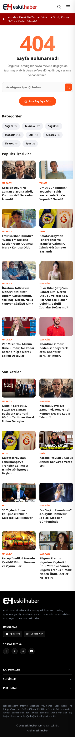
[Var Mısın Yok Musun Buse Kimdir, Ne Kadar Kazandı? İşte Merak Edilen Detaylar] (19, 326)
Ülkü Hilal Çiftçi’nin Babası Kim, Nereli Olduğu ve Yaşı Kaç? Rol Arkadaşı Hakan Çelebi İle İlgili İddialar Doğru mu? (53, 297)
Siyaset (11, 143)
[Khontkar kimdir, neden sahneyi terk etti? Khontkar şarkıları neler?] (56, 326)
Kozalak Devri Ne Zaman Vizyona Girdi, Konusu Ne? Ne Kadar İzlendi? (17, 193)
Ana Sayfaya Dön (40, 101)
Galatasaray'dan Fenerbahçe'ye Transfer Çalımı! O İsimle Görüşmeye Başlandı (52, 243)
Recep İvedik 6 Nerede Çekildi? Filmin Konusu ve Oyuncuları (18, 562)
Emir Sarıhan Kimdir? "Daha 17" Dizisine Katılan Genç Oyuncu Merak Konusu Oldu (17, 241)
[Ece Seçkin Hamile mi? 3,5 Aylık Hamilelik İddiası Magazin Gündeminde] (56, 492)
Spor (30, 143)
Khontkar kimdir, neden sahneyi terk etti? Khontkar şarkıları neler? (53, 349)
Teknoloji (32, 126)
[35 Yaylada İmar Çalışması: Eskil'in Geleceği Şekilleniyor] (19, 492)
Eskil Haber (42, 730)
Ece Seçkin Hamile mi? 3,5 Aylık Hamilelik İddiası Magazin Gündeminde (55, 516)
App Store (15, 633)
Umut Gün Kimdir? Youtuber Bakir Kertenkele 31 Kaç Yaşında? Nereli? (53, 193)
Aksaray (53, 135)
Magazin (13, 135)
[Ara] (59, 7)
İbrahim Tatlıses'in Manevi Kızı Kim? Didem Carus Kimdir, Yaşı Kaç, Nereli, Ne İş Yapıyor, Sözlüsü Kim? (17, 295)
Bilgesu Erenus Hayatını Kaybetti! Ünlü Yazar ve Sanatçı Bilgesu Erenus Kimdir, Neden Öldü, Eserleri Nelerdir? (55, 568)
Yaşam (11, 126)
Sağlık (53, 126)
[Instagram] (23, 651)
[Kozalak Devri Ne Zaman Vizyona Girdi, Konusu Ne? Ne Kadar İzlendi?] (19, 170)
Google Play (37, 633)
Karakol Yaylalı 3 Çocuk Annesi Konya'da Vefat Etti (56, 461)
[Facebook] (6, 651)
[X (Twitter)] (15, 651)
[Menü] (68, 7)
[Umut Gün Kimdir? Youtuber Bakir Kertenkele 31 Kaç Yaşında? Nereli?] (56, 170)
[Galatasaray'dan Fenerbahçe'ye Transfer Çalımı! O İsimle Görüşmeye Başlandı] (56, 218)
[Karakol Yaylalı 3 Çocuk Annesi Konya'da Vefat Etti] (56, 440)
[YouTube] (31, 651)
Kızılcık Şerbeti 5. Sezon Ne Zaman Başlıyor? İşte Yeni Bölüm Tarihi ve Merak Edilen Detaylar (18, 413)
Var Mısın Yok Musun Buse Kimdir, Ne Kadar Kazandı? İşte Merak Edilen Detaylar (18, 349)
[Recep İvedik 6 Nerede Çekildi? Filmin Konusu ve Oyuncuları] (19, 540)
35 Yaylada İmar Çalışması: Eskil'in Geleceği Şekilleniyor (17, 514)
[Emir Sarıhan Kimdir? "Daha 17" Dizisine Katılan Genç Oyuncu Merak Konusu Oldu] (19, 218)
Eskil (33, 135)
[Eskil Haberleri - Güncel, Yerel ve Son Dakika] (20, 7)
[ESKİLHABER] (37, 600)
